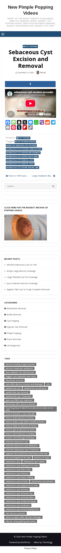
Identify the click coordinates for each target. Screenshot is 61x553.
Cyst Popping (31, 46)
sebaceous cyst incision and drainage (24, 153)
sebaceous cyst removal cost (20, 160)
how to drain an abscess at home (21, 425)
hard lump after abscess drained (20, 404)
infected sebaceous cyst (17, 441)
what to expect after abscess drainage (23, 517)
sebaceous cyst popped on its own (22, 485)
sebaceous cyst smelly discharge (21, 501)
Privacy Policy (30, 548)
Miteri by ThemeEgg (43, 542)
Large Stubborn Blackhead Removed (43, 175)
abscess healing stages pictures (20, 364)
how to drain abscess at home (20, 417)
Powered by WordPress (19, 542)
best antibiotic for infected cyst (20, 372)
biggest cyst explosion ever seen (21, 376)
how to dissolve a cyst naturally (20, 414)
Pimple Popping (14, 333)
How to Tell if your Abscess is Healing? (18, 175)
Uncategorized (13, 345)
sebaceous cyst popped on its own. (23, 156)
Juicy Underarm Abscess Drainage (22, 283)
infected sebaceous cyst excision (22, 145)
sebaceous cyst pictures (42, 481)
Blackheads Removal (16, 308)
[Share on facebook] (30, 84)
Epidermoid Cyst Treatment (18, 396)
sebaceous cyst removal (17, 489)
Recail (43, 72)
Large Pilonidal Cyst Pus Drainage (22, 277)
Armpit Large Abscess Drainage (21, 271)
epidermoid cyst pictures (35, 388)
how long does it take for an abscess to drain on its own (29, 409)
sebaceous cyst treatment (18, 505)
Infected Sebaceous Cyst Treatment (22, 449)
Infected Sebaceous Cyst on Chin (22, 264)
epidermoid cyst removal (17, 392)
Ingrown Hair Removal (17, 327)
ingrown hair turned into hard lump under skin (27, 453)
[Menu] (3, 34)
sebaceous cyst (13, 461)
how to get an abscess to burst (20, 429)
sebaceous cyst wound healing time (23, 167)
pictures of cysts (41, 457)
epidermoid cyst (13, 388)
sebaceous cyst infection (17, 473)
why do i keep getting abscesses (20, 521)
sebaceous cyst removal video (21, 164)
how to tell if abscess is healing (20, 433)
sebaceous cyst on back (17, 481)
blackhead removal (14, 380)
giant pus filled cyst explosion (19, 400)
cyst (48, 384)
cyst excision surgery (26, 142)
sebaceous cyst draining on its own (22, 465)
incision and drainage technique (20, 437)
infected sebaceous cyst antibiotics (22, 445)
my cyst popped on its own (18, 457)
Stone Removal (14, 339)
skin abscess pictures (15, 513)
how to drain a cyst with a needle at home (25, 421)
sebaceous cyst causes (34, 461)
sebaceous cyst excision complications (24, 149)
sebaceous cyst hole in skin (18, 469)
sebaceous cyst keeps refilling (19, 477)
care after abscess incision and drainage (24, 384)
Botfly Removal (14, 314)
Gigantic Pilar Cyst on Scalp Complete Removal (28, 289)
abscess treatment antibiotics (19, 368)
